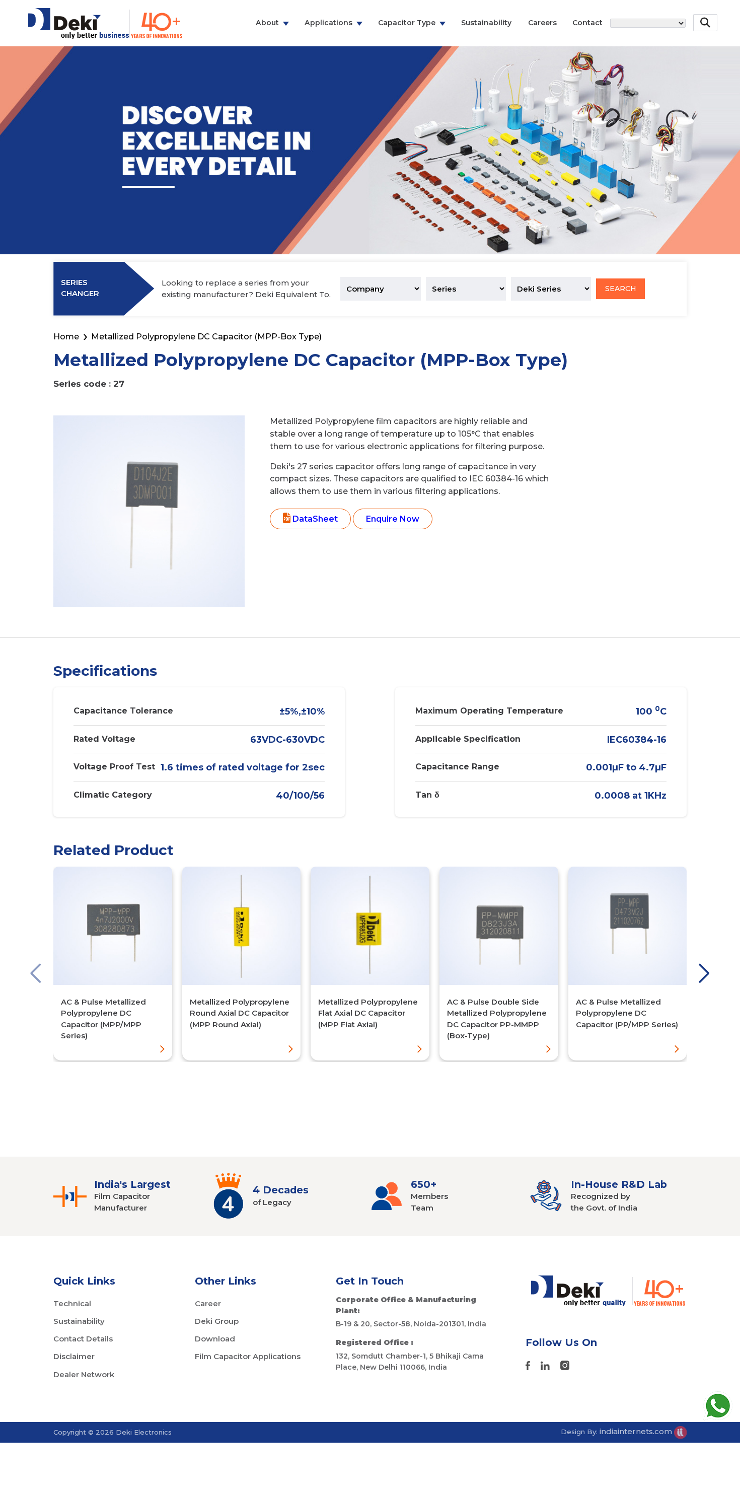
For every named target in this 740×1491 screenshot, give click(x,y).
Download (215, 1338)
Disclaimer (74, 1356)
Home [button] (66, 336)
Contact (587, 22)
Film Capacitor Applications (248, 1356)
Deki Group (217, 1321)
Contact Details (83, 1338)
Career (208, 1303)
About (267, 22)
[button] (36, 974)
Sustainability (486, 22)
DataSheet (314, 519)
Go (706, 52)
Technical (72, 1303)
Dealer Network (83, 1374)
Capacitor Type (406, 22)
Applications (328, 22)
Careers (542, 22)
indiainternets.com (637, 1431)
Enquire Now (392, 519)
